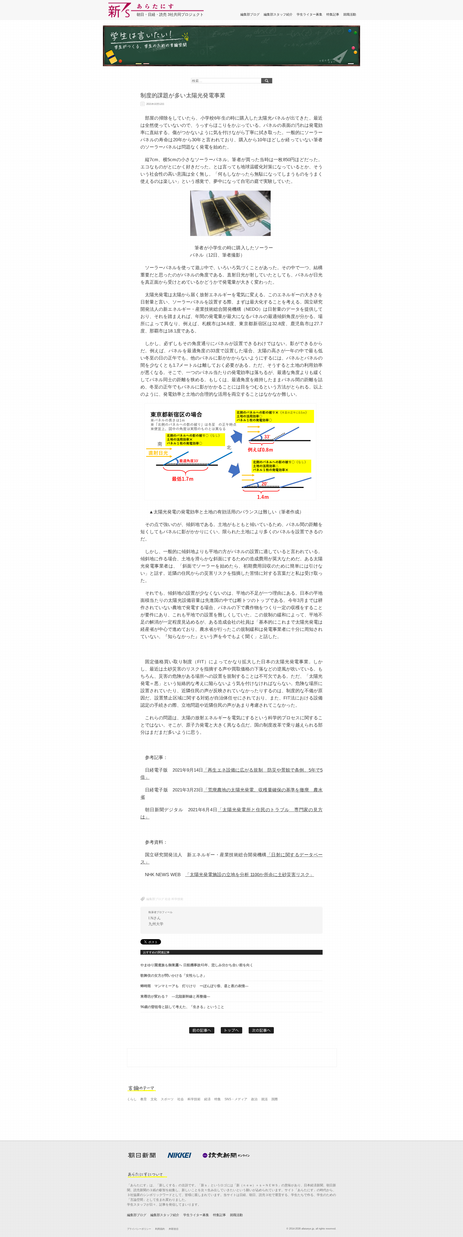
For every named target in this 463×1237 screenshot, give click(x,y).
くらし (132, 1099)
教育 (143, 1099)
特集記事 (332, 14)
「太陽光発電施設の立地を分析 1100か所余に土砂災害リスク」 (249, 874)
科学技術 (177, 899)
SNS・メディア (236, 1099)
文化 (154, 1099)
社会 (168, 899)
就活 (264, 1099)
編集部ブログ (250, 14)
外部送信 (173, 1229)
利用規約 (160, 1229)
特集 (217, 1099)
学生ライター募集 (309, 14)
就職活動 (349, 14)
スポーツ (167, 1099)
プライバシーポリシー (139, 1229)
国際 (274, 1099)
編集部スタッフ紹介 (278, 14)
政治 (254, 1099)
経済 (207, 1099)
